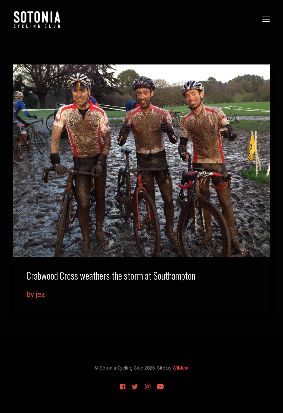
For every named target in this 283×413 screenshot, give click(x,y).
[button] (266, 19)
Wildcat (180, 368)
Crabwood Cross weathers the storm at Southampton (111, 275)
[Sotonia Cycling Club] (37, 19)
